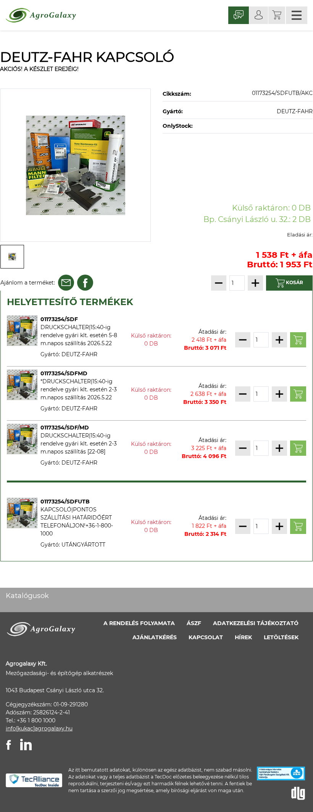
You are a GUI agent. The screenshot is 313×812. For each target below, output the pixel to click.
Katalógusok (27, 596)
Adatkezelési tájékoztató (255, 623)
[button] (276, 15)
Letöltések (281, 637)
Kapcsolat (206, 637)
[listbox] (75, 165)
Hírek (243, 637)
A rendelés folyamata (139, 623)
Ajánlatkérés (154, 637)
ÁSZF (194, 623)
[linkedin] (26, 744)
